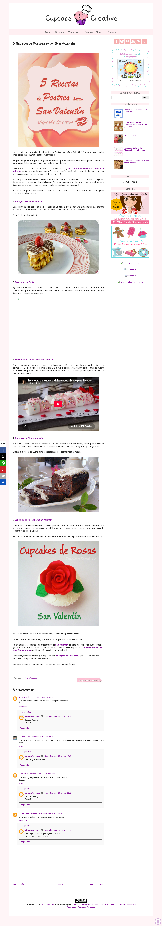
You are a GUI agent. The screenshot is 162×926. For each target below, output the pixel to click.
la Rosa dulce (25, 697)
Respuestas (26, 712)
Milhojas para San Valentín (28, 201)
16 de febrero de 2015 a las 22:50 (57, 793)
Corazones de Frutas (25, 282)
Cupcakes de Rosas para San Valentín (33, 520)
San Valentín (61, 644)
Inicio (47, 32)
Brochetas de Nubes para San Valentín (34, 359)
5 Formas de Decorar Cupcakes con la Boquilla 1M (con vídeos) (136, 124)
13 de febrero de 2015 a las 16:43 (41, 774)
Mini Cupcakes (130, 135)
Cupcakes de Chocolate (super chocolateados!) (136, 161)
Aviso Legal (71, 907)
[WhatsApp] (3, 463)
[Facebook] (3, 450)
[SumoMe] (3, 482)
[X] (3, 456)
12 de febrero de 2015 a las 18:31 (57, 716)
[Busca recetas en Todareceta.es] (130, 263)
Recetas (59, 32)
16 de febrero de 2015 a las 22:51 (57, 830)
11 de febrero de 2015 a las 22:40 (39, 736)
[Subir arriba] (158, 921)
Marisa (22, 736)
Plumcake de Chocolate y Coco (30, 438)
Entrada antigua (96, 884)
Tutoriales (74, 32)
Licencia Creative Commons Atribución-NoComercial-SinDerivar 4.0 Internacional (106, 904)
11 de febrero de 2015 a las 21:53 (45, 697)
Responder (23, 706)
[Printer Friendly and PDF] (89, 680)
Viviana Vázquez (32, 716)
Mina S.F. (23, 774)
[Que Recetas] (130, 269)
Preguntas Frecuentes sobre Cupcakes (135, 110)
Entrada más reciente (22, 884)
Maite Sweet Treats (28, 813)
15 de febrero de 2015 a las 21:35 (51, 813)
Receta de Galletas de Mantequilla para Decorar (134, 149)
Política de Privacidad (86, 907)
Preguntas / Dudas (93, 32)
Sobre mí (112, 32)
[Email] (3, 476)
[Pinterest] (3, 469)
